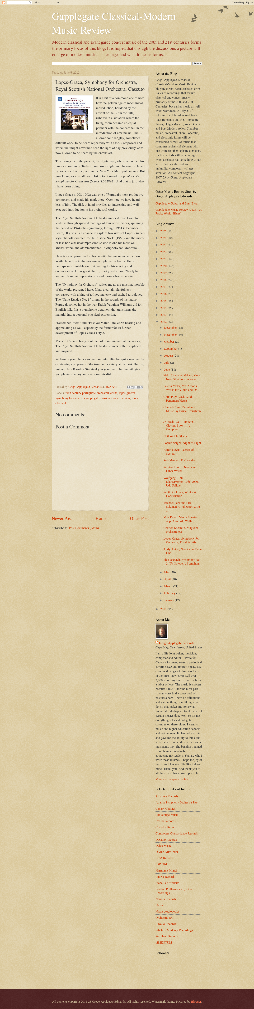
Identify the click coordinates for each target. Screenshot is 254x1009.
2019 (163, 273)
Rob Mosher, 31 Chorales (179, 460)
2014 (163, 308)
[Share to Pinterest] (141, 387)
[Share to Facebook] (138, 387)
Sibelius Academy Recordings (174, 930)
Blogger (196, 1001)
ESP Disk (162, 864)
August (169, 355)
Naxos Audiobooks (167, 911)
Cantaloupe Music (167, 815)
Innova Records (165, 876)
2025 (163, 231)
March (168, 586)
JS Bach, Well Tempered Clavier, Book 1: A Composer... (178, 425)
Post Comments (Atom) (84, 528)
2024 (163, 238)
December (171, 327)
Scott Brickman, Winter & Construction (180, 494)
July (167, 362)
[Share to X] (135, 387)
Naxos (159, 905)
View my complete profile (172, 779)
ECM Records (164, 858)
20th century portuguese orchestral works (91, 393)
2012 (163, 322)
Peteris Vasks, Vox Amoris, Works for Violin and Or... (181, 388)
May (167, 572)
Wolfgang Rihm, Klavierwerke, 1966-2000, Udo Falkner (181, 481)
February (170, 593)
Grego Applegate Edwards (176, 643)
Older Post (139, 518)
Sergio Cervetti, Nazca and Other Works (180, 469)
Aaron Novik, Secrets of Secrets (178, 451)
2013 (163, 315)
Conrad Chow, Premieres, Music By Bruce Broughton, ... (182, 411)
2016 (163, 294)
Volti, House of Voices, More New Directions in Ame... (181, 377)
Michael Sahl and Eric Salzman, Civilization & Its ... (181, 506)
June (167, 369)
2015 (163, 301)
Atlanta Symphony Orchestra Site (176, 802)
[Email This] (128, 387)
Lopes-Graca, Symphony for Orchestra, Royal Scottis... (181, 540)
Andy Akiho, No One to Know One (182, 551)
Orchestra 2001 (165, 917)
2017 (163, 287)
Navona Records (166, 899)
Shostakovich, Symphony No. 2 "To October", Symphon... (182, 561)
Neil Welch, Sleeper (176, 436)
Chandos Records (166, 827)
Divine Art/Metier (167, 852)
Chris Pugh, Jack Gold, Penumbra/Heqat (178, 398)
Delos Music (163, 845)
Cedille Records (166, 821)
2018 (163, 280)
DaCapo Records (166, 839)
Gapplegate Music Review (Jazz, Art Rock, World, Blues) (179, 211)
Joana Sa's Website (167, 883)
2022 (163, 252)
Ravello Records (166, 924)
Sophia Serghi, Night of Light (182, 443)
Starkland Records (167, 936)
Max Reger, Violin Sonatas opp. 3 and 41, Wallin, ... (180, 519)
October (169, 341)
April (168, 579)
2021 (163, 259)
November (171, 334)
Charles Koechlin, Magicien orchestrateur (181, 530)
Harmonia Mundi (166, 870)
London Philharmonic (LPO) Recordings (174, 891)
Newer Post (62, 518)
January (169, 600)
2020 (163, 266)
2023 (163, 245)
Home (101, 518)
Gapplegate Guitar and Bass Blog (176, 203)
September (171, 348)
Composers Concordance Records (177, 833)
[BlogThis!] (132, 387)
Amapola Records (167, 796)
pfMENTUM (164, 942)
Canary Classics (166, 808)
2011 (163, 609)
